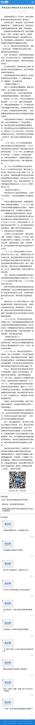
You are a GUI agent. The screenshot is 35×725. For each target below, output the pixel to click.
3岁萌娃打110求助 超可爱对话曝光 (16, 629)
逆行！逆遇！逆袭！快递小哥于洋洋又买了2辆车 (18, 690)
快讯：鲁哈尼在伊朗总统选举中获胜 (15, 500)
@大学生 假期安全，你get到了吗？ (16, 570)
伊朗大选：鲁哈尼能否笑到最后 (13, 504)
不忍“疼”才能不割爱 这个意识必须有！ (17, 590)
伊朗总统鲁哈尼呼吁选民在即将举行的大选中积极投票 (17, 510)
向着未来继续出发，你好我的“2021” (16, 530)
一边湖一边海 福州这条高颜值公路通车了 (18, 709)
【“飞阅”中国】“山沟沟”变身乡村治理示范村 (18, 650)
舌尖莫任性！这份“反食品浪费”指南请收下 (17, 611)
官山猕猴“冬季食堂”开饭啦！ (13, 550)
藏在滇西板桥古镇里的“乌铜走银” (15, 669)
